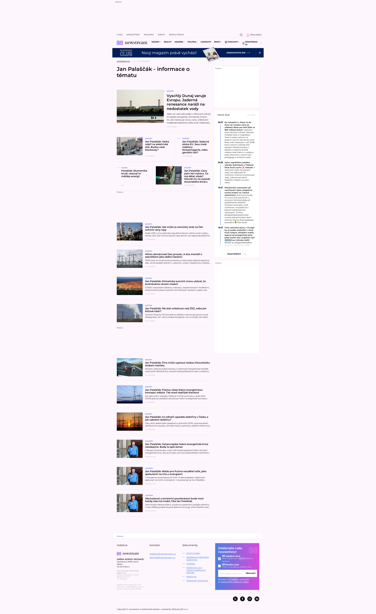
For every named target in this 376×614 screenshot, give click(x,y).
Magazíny (149, 35)
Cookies (190, 563)
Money (124, 168)
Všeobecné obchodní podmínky (197, 558)
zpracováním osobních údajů (235, 582)
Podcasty (233, 42)
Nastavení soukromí (197, 580)
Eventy (161, 35)
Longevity (206, 42)
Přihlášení (255, 35)
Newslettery (133, 35)
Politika (192, 42)
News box (223, 114)
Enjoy (217, 42)
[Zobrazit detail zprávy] (236, 140)
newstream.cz (123, 61)
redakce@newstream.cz (163, 553)
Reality (168, 42)
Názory (156, 42)
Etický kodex (193, 553)
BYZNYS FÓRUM (176, 35)
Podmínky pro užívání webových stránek (196, 570)
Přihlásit (251, 573)
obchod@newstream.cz (162, 557)
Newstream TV (251, 43)
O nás (119, 35)
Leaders (178, 42)
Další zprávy (234, 254)
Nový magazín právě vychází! (169, 52)
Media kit (191, 576)
